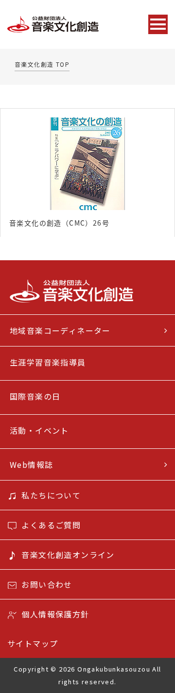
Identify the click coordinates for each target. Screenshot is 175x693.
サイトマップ (32, 643)
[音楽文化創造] (72, 24)
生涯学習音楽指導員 (48, 362)
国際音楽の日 (35, 396)
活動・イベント (39, 430)
